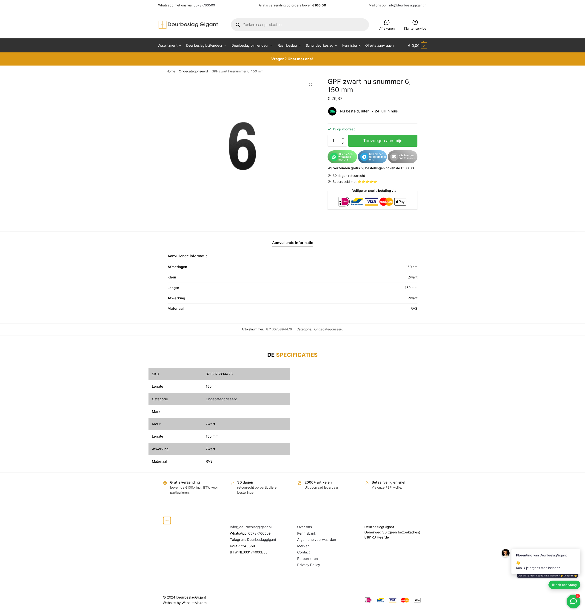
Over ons (304, 527)
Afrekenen (387, 28)
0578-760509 (204, 5)
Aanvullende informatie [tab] (292, 242)
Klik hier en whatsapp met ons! (345, 156)
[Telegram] (364, 157)
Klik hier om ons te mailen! (407, 157)
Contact (303, 552)
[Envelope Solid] (394, 157)
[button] (310, 84)
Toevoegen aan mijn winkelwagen (382, 142)
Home (170, 71)
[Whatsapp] (334, 157)
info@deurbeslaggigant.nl (407, 5)
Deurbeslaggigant (261, 539)
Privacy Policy (308, 565)
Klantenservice (415, 28)
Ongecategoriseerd (193, 71)
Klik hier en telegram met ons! (377, 156)
